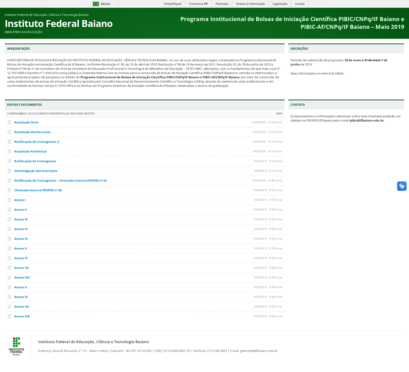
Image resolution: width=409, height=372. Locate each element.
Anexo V (20, 248)
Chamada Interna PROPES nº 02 (38, 190)
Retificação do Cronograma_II (36, 142)
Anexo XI (21, 297)
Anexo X (20, 287)
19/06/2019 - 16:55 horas (267, 141)
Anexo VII (21, 268)
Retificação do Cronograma (35, 161)
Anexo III (21, 219)
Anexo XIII (22, 316)
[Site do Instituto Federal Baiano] (16, 356)
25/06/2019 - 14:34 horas (267, 122)
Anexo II (20, 209)
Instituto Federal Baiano (59, 23)
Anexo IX (21, 238)
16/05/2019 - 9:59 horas (268, 190)
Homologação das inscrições (35, 171)
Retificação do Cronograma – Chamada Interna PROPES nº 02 (60, 180)
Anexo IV (21, 229)
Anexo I (20, 200)
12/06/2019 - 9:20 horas (268, 161)
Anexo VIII (22, 277)
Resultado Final (26, 122)
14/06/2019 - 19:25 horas (267, 151)
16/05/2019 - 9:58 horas (268, 258)
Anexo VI (21, 258)
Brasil (106, 4)
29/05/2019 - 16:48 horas (267, 180)
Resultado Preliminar (30, 151)
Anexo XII (21, 306)
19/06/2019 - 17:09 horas (267, 132)
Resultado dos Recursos (32, 132)
